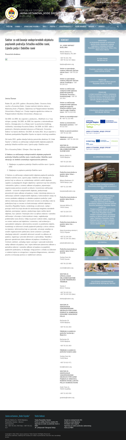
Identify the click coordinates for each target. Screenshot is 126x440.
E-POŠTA (116, 3)
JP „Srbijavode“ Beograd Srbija (45, 427)
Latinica (108, 3)
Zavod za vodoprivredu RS (73, 420)
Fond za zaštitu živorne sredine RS (46, 422)
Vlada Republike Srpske (43, 420)
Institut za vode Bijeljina (72, 422)
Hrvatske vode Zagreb (71, 424)
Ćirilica (100, 3)
